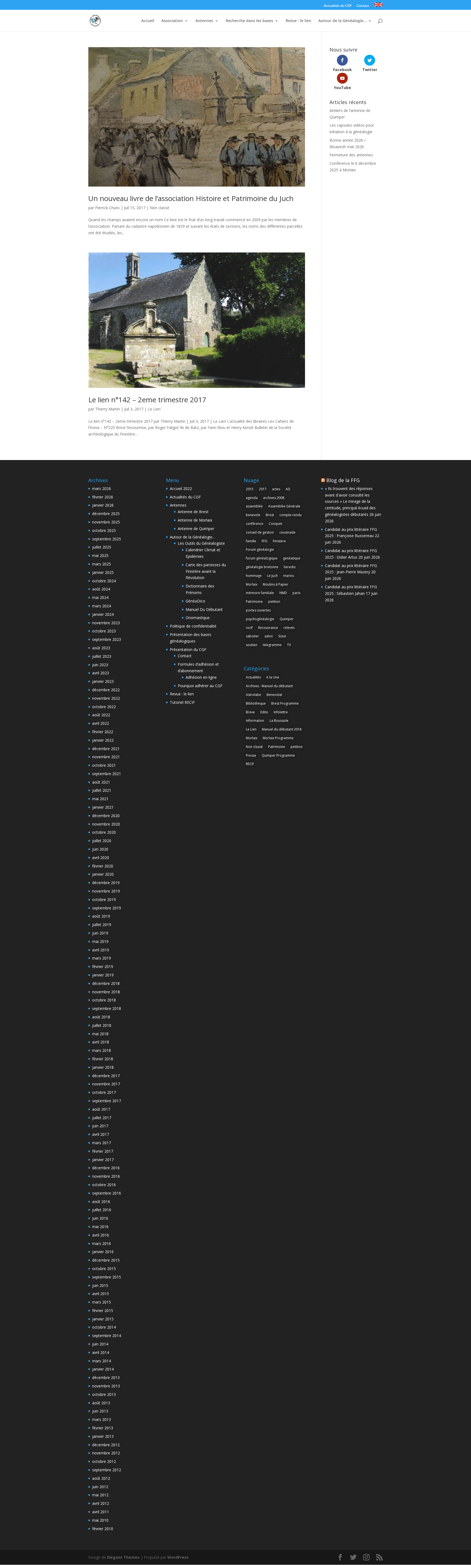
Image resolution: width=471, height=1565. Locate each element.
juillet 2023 (101, 656)
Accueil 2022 (181, 488)
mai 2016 (100, 1226)
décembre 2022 (106, 689)
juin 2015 (100, 1285)
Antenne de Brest (193, 511)
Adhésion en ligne (201, 677)
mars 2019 (101, 958)
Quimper (287, 619)
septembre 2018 (106, 1008)
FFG (264, 541)
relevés (289, 627)
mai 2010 (100, 1520)
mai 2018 (100, 1033)
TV (289, 645)
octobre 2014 (104, 1327)
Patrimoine (254, 601)
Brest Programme (285, 703)
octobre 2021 (104, 765)
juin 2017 (100, 1125)
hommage (254, 575)
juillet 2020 (101, 840)
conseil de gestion (260, 532)
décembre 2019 (106, 882)
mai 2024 (100, 597)
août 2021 (101, 782)
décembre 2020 (106, 815)
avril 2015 (100, 1293)
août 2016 (101, 1201)
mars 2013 (101, 1419)
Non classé (159, 207)
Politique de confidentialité (193, 626)
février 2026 (102, 497)
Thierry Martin (107, 409)
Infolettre (281, 712)
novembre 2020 (106, 824)
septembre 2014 (106, 1335)
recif (249, 627)
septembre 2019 (106, 908)
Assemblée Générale (284, 506)
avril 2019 (100, 949)
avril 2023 (100, 672)
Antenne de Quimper (196, 528)
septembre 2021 (106, 773)
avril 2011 (100, 1511)
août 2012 (101, 1478)
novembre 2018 (106, 991)
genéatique (291, 558)
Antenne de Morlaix (195, 520)
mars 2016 (101, 1243)
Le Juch (272, 575)
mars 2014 (101, 1360)
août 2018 (101, 1016)
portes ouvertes (258, 610)
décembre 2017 (106, 1075)
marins (288, 575)
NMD (283, 592)
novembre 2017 (106, 1083)
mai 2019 (100, 941)
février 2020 (102, 866)
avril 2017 (100, 1134)
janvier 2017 (103, 1159)
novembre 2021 (106, 756)
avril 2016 (100, 1235)
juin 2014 (100, 1344)
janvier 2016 (103, 1251)
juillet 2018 (101, 1025)
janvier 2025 (103, 572)
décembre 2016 (106, 1167)
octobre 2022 (104, 706)
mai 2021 (100, 798)
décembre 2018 (106, 983)
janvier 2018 (103, 1067)
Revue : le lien (298, 21)
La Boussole (279, 720)
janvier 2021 (103, 807)
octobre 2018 (104, 1000)
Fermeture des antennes (351, 154)
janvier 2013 (103, 1436)
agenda (252, 497)
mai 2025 (100, 555)
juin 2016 (100, 1218)
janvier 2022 (103, 740)
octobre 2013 (104, 1394)
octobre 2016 (104, 1184)
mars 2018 (101, 1050)
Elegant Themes (123, 1557)
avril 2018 (100, 1042)
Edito (264, 712)
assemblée (254, 506)
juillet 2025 (101, 547)
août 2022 (101, 714)
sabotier (252, 636)
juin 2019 (100, 933)
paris (296, 592)
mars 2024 (101, 605)
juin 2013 (100, 1411)
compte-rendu (290, 515)
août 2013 (101, 1402)
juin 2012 (100, 1486)
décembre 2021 (106, 748)
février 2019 (102, 966)
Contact (363, 6)
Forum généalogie (260, 549)
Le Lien (154, 409)
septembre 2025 (106, 538)
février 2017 (102, 1151)
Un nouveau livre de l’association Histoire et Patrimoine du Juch (191, 198)
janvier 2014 (103, 1369)
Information (255, 720)
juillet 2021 (101, 790)
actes (276, 489)
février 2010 (102, 1528)
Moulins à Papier (275, 584)
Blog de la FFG (343, 480)
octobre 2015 (104, 1268)
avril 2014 (100, 1352)
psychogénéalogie (260, 619)
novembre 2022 (106, 698)
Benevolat (274, 694)
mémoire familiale (260, 592)
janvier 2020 (103, 874)
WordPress (178, 1557)
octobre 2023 (104, 631)
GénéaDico (195, 601)
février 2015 (102, 1310)
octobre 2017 (104, 1092)
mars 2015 (101, 1302)
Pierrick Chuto (107, 207)
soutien (251, 645)
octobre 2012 (104, 1461)
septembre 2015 (106, 1277)
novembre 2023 (106, 622)
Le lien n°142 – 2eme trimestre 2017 (147, 399)
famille (251, 541)
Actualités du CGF (338, 6)
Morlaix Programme (278, 738)
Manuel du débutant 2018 (281, 729)
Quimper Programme (278, 755)
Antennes (204, 21)
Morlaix (251, 584)
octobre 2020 (104, 832)
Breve (250, 712)
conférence (254, 523)
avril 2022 (100, 723)
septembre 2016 (106, 1193)
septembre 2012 (106, 1469)
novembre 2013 (106, 1386)
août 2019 (101, 916)
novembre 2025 (106, 522)
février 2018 (102, 1058)
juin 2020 (100, 849)
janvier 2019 (103, 975)
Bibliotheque (256, 703)
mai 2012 (100, 1494)
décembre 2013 (106, 1377)
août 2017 (101, 1109)
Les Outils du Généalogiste (201, 543)
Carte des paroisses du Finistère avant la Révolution (206, 571)
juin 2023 (100, 664)
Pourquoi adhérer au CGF (200, 685)
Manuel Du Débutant (204, 609)
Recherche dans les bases (249, 21)
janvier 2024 (103, 614)
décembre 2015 (106, 1260)
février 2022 (102, 731)
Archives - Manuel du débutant (269, 686)
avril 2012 (100, 1503)
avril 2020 (100, 857)
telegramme (272, 645)
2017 (263, 489)
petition (274, 601)
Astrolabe (253, 694)
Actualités (253, 677)
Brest (270, 515)
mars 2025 (101, 564)
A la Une (272, 677)
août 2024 (101, 589)
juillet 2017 (101, 1117)
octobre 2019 (104, 899)
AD (288, 489)
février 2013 (102, 1427)
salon (268, 636)
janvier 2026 (103, 505)
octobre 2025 (104, 530)
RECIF (250, 764)
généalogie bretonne (262, 567)
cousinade (287, 532)
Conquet (275, 523)
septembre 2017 (106, 1100)
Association (172, 21)
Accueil (147, 21)
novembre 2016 (106, 1176)
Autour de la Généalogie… (342, 21)
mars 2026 (101, 488)
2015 (249, 489)
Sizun (282, 636)
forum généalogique (261, 558)
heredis (289, 567)
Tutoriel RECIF (182, 702)
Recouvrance (268, 627)
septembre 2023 (106, 639)
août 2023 (101, 647)
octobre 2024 (104, 580)
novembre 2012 (106, 1453)
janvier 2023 (103, 681)
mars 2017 (101, 1142)
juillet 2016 (101, 1209)
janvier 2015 (103, 1319)
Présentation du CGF (188, 649)
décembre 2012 (106, 1444)
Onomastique (198, 617)
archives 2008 (273, 497)
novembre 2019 (106, 891)
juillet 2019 (101, 924)
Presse (251, 755)
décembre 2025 (106, 513)
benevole (253, 515)
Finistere (279, 541)
